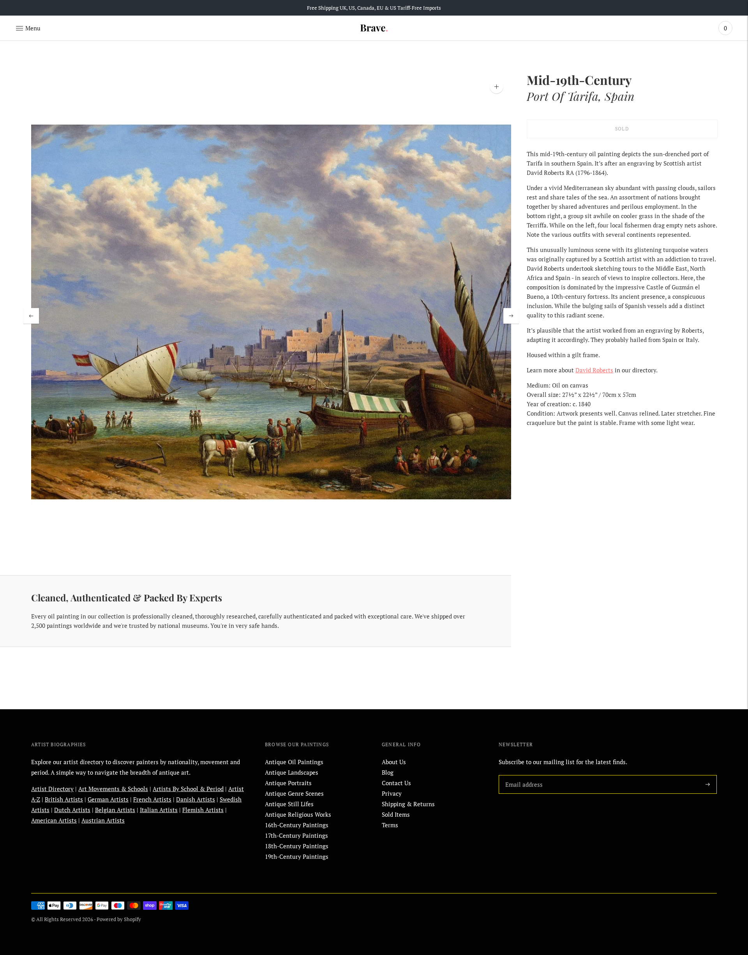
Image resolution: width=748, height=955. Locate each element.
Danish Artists (195, 799)
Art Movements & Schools (113, 789)
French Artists (152, 799)
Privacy (392, 793)
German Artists (108, 799)
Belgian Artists (115, 810)
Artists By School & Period (188, 789)
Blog (387, 772)
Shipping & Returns (408, 804)
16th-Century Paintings (296, 825)
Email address (522, 775)
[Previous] (31, 316)
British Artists (64, 799)
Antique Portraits (288, 783)
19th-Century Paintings (296, 856)
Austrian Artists (103, 820)
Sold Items (396, 814)
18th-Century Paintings (296, 846)
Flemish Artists (203, 810)
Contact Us (396, 783)
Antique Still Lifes (289, 804)
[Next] (511, 316)
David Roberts (594, 370)
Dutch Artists (72, 810)
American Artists (54, 820)
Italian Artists (159, 810)
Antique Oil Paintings (294, 762)
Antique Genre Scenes (294, 793)
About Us (394, 762)
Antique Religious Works (298, 814)
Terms (390, 825)
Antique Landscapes (291, 772)
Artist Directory (52, 789)
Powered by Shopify (119, 919)
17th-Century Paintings (296, 835)
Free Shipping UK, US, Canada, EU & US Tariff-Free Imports (374, 7)
